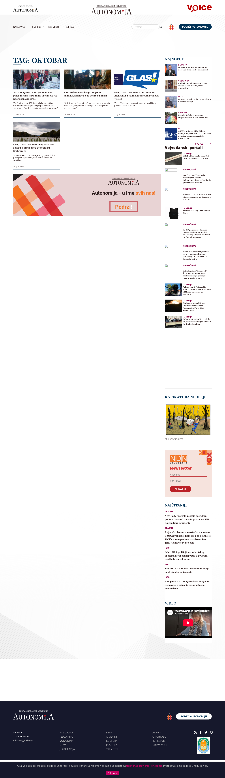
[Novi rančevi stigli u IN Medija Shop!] (173, 213)
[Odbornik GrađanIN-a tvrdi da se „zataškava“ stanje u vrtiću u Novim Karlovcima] (173, 322)
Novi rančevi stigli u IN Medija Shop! (196, 212)
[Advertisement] (112, 44)
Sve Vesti (53, 26)
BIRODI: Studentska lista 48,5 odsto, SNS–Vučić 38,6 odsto (196, 157)
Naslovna (19, 26)
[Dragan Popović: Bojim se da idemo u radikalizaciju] (171, 101)
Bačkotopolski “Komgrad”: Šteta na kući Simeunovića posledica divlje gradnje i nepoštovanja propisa (195, 274)
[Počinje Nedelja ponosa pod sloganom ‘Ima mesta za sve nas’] (171, 117)
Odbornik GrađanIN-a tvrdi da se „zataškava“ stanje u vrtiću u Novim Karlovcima (197, 321)
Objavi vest (159, 745)
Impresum (158, 740)
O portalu (159, 736)
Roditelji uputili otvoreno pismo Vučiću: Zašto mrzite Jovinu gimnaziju (193, 85)
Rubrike (36, 26)
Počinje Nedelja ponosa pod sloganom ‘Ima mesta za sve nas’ (193, 116)
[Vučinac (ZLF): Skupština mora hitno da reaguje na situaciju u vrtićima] (173, 196)
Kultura (111, 740)
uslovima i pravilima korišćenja (144, 765)
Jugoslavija (67, 749)
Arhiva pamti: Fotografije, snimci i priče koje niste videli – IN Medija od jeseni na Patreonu (197, 291)
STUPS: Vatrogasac (174, 439)
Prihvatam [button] (112, 773)
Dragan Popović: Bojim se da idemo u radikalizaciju (194, 100)
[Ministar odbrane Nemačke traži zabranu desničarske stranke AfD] (171, 70)
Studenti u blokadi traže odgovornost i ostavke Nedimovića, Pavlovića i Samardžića (194, 307)
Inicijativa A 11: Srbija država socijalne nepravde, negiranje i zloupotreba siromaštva (187, 585)
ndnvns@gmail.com (23, 740)
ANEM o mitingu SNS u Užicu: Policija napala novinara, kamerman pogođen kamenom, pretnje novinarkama (195, 135)
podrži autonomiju (195, 26)
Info (180, 96)
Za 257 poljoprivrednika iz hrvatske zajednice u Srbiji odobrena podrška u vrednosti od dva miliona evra (196, 233)
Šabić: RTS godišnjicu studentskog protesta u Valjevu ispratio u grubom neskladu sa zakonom (186, 556)
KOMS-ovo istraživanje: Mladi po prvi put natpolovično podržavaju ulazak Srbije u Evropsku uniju (196, 255)
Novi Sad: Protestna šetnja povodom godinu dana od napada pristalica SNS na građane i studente (187, 519)
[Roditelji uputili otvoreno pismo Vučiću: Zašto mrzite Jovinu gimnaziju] (171, 86)
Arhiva (70, 26)
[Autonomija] (111, 10)
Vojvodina (183, 80)
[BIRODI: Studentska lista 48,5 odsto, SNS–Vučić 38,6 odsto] (173, 158)
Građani (182, 112)
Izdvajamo (66, 736)
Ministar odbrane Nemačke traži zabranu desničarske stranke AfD (193, 68)
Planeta (182, 65)
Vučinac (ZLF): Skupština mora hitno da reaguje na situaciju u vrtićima (197, 197)
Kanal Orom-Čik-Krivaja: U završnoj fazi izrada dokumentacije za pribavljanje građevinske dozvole (197, 179)
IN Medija (187, 153)
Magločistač (189, 169)
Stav (167, 564)
